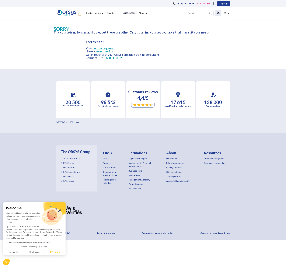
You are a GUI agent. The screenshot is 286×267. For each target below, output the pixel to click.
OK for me (55, 252)
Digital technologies (138, 158)
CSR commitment (174, 172)
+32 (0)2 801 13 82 (110, 58)
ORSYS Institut (68, 167)
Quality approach (174, 167)
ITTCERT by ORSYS (70, 158)
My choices (34, 252)
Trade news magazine (214, 158)
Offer (105, 158)
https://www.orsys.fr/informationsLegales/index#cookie (28, 242)
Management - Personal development (140, 165)
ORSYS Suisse (67, 176)
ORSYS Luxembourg (70, 172)
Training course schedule (110, 181)
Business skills (135, 170)
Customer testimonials (214, 163)
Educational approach (176, 163)
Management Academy (139, 179)
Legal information (106, 233)
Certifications (129, 13)
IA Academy (134, 175)
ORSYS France (67, 163)
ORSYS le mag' (67, 181)
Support (107, 163)
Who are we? (172, 158)
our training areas (104, 48)
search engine (104, 51)
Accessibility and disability (178, 181)
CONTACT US (203, 3)
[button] (6, 262)
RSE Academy (135, 188)
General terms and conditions (215, 233)
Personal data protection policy (157, 233)
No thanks (13, 252)
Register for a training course (110, 173)
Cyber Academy (136, 184)
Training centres (174, 176)
